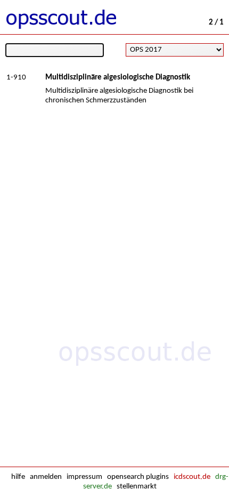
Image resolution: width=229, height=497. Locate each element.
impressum (84, 477)
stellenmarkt (137, 487)
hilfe (18, 477)
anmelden (46, 477)
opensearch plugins (138, 477)
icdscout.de (192, 477)
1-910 (16, 78)
